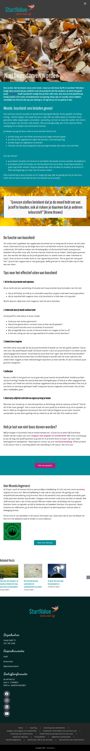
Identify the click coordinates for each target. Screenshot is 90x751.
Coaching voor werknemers (54, 728)
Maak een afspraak (20, 737)
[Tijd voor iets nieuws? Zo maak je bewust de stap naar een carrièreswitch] (9, 565)
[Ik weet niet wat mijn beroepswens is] (57, 565)
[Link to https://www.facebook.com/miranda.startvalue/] (7, 694)
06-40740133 (9, 679)
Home (20, 728)
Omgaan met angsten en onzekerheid (21, 731)
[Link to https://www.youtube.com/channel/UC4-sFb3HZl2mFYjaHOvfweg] (7, 713)
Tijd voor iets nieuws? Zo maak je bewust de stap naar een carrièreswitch (9, 583)
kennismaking (65, 441)
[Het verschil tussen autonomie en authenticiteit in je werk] (33, 565)
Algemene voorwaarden (61, 737)
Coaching (33, 728)
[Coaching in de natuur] (12, 523)
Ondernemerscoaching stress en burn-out (56, 734)
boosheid (13, 94)
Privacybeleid (40, 737)
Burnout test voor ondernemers (71, 740)
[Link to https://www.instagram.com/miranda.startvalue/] (7, 700)
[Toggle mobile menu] (85, 3)
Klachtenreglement (13, 740)
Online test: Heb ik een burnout (40, 740)
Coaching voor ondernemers (22, 734)
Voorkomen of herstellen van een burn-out (60, 731)
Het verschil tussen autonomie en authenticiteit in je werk (33, 583)
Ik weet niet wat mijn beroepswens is (55, 582)
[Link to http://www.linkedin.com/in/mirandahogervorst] (7, 707)
